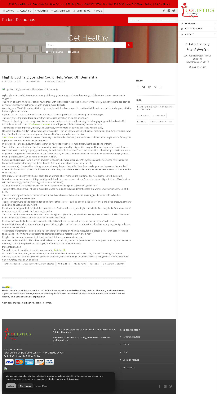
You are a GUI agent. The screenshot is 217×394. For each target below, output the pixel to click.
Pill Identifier (25, 11)
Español (9, 11)
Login (99, 11)
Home (133, 20)
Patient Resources (149, 20)
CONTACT (189, 34)
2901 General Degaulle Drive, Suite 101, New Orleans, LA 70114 (41, 4)
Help (125, 352)
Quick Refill (42, 11)
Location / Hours (61, 11)
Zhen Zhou (7, 137)
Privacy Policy (129, 367)
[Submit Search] (129, 45)
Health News (56, 51)
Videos (75, 51)
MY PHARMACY (191, 23)
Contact (127, 344)
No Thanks (25, 386)
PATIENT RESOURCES (193, 28)
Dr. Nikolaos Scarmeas (39, 124)
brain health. (60, 250)
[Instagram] (169, 11)
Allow (11, 386)
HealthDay (26, 303)
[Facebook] (163, 11)
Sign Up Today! (83, 11)
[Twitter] (174, 11)
